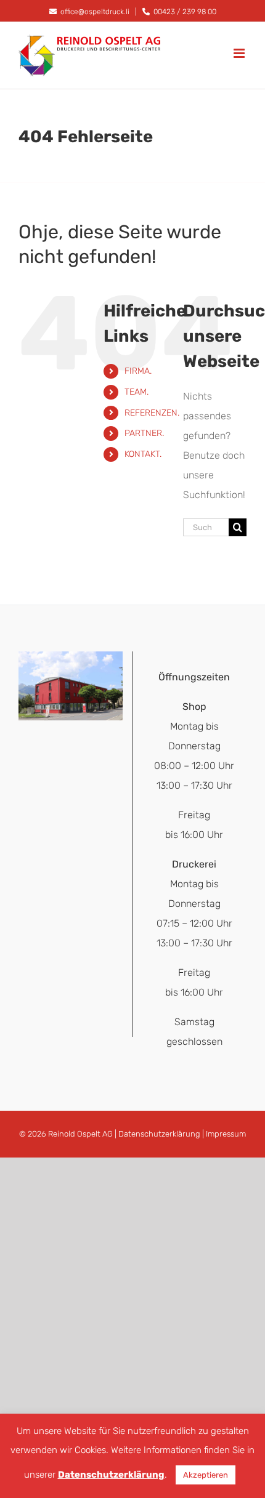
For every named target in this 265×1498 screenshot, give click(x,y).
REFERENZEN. (151, 413)
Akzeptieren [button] (205, 1475)
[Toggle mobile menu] (240, 53)
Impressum (226, 1133)
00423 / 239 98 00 (184, 11)
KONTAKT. (142, 454)
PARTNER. (144, 433)
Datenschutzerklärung (159, 1133)
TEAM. (136, 392)
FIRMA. (138, 371)
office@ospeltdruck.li (94, 11)
